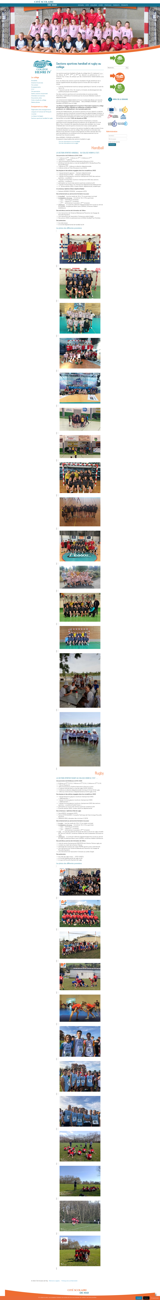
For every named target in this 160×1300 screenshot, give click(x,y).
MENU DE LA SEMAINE (120, 99)
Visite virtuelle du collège (38, 100)
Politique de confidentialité (69, 1281)
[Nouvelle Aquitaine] (113, 116)
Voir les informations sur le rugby (68, 143)
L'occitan (33, 114)
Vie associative (35, 91)
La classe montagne (37, 116)
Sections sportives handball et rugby (42, 118)
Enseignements (36, 87)
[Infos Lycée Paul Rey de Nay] (117, 77)
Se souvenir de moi (115, 142)
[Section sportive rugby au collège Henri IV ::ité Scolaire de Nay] (80, 882)
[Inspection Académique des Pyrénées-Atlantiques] (123, 123)
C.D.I (32, 89)
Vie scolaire (34, 85)
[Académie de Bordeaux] (113, 123)
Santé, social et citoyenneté (39, 93)
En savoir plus (155, 1298)
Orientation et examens (38, 96)
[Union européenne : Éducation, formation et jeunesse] (112, 109)
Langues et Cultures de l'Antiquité (41, 112)
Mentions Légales (54, 1281)
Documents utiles (36, 98)
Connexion (112, 144)
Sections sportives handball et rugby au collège (78, 65)
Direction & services (37, 83)
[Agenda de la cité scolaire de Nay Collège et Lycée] (117, 88)
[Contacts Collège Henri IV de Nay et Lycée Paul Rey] (117, 59)
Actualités (34, 80)
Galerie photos (35, 102)
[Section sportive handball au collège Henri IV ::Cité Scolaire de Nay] (80, 248)
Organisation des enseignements (41, 109)
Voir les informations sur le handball (69, 141)
